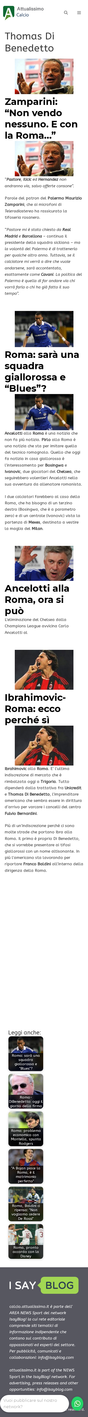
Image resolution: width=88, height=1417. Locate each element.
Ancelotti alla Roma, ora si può (37, 599)
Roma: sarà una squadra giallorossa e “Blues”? (42, 371)
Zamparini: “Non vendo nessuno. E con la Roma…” (41, 118)
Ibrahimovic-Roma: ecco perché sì (35, 709)
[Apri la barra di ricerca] (66, 13)
